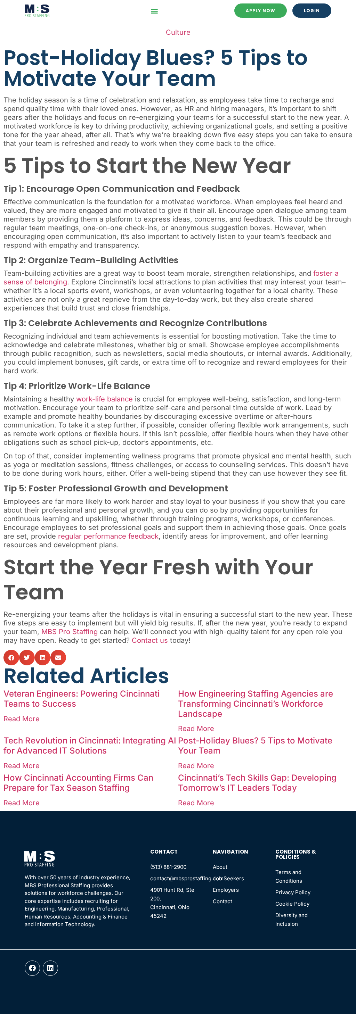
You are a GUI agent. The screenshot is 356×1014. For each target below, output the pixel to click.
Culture (178, 32)
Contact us (150, 640)
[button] (154, 10)
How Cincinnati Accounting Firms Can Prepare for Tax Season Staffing (78, 783)
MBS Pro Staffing (69, 631)
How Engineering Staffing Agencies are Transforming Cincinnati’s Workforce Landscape (255, 704)
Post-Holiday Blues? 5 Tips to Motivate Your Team (255, 745)
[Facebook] (32, 968)
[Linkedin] (50, 968)
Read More (21, 719)
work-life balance (104, 399)
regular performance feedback (108, 536)
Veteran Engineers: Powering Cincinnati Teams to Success (81, 699)
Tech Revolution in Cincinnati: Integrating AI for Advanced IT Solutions (89, 745)
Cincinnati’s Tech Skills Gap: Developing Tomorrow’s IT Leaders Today (257, 783)
